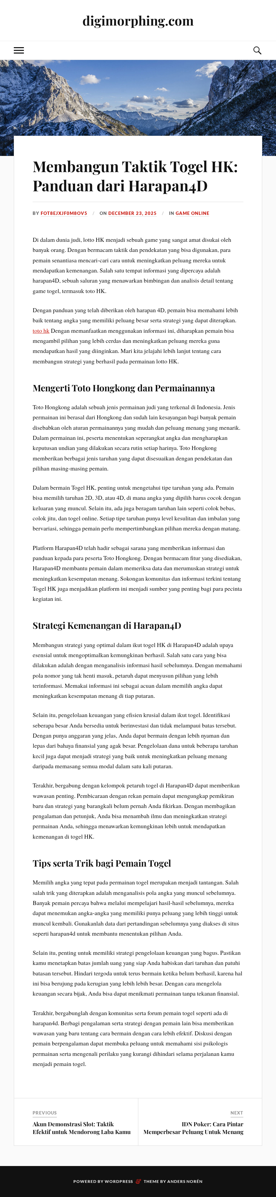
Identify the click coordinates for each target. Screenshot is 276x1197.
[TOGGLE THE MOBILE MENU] (19, 50)
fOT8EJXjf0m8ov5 (64, 213)
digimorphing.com (138, 20)
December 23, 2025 (132, 213)
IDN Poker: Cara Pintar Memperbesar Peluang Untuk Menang (193, 1127)
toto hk (41, 330)
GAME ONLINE (192, 213)
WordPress (119, 1181)
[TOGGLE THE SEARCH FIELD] (257, 50)
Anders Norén (185, 1181)
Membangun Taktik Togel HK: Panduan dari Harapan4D (135, 175)
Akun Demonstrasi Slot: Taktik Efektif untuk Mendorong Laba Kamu (82, 1127)
